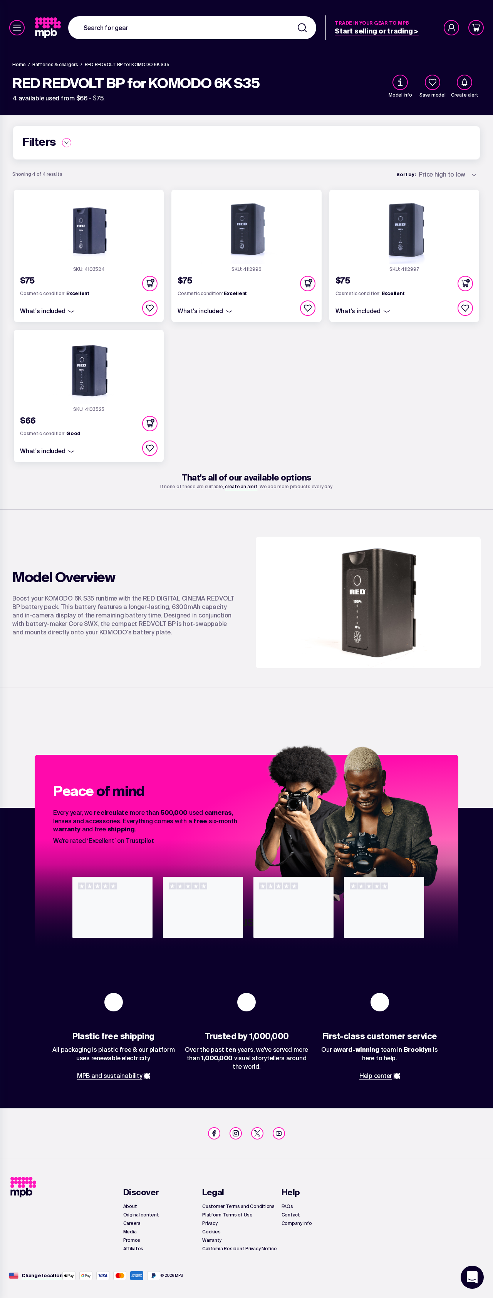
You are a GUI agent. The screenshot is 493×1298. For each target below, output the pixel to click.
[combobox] (192, 27)
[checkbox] (432, 82)
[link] (48, 27)
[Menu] (17, 27)
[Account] (451, 27)
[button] (150, 283)
